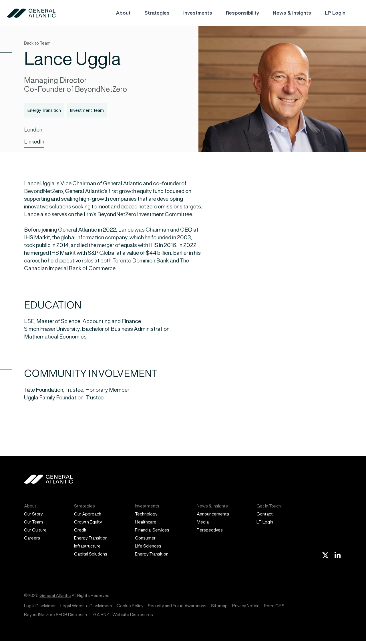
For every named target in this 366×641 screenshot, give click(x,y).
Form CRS (274, 605)
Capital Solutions (90, 554)
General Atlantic (55, 595)
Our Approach (87, 514)
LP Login (335, 13)
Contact (264, 514)
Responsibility (242, 13)
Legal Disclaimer (40, 605)
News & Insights (292, 13)
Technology (146, 514)
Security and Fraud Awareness (177, 605)
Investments (197, 13)
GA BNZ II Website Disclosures (123, 614)
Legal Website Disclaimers (86, 605)
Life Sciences (148, 546)
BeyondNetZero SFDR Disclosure (56, 614)
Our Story (33, 514)
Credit (80, 530)
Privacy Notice (246, 605)
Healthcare (145, 522)
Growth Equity (88, 522)
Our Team (33, 522)
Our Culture (35, 530)
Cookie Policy (130, 605)
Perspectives (210, 530)
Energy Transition (91, 538)
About (123, 13)
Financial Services (152, 530)
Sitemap (219, 605)
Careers (32, 538)
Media (203, 522)
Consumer (145, 538)
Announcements (213, 514)
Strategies (157, 13)
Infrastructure (87, 546)
